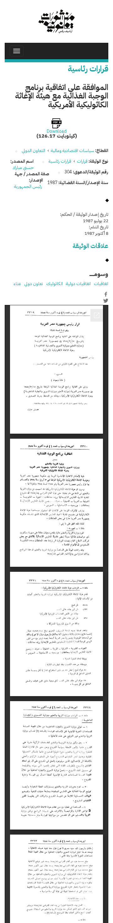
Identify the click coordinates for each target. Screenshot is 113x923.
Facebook (105, 294)
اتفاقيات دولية (78, 283)
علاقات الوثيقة (90, 245)
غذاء (17, 283)
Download (57, 131)
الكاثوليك (54, 283)
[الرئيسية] (56, 21)
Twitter (105, 300)
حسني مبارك (23, 167)
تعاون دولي (33, 283)
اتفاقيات (101, 283)
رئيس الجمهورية (28, 186)
